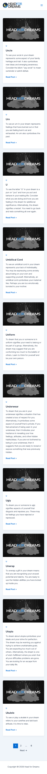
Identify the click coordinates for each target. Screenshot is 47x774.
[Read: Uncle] (23, 29)
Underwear (12, 406)
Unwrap (10, 566)
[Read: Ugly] (23, 479)
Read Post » (11, 76)
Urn (8, 119)
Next (23, 750)
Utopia (9, 631)
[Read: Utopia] (23, 610)
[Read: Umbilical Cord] (23, 239)
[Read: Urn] (23, 98)
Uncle (9, 50)
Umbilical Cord (14, 259)
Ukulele (10, 712)
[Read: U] (23, 164)
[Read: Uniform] (23, 314)
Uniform (10, 334)
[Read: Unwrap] (23, 545)
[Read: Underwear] (23, 385)
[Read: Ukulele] (23, 692)
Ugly (8, 500)
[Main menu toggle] (41, 5)
